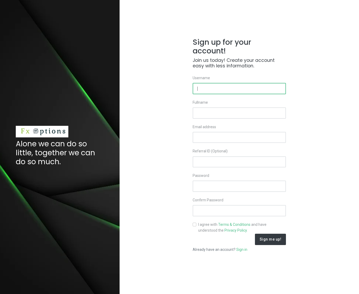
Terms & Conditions (234, 224)
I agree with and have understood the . (232, 227)
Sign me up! (270, 239)
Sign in (241, 249)
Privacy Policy (235, 230)
